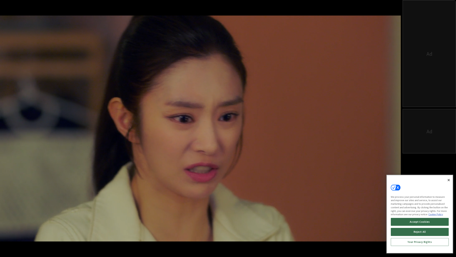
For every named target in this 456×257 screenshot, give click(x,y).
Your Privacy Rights (420, 242)
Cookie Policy (435, 214)
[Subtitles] (367, 247)
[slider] (191, 233)
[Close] (449, 180)
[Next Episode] (357, 247)
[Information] (11, 247)
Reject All (420, 231)
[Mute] (22, 247)
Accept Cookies (420, 221)
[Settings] (378, 247)
